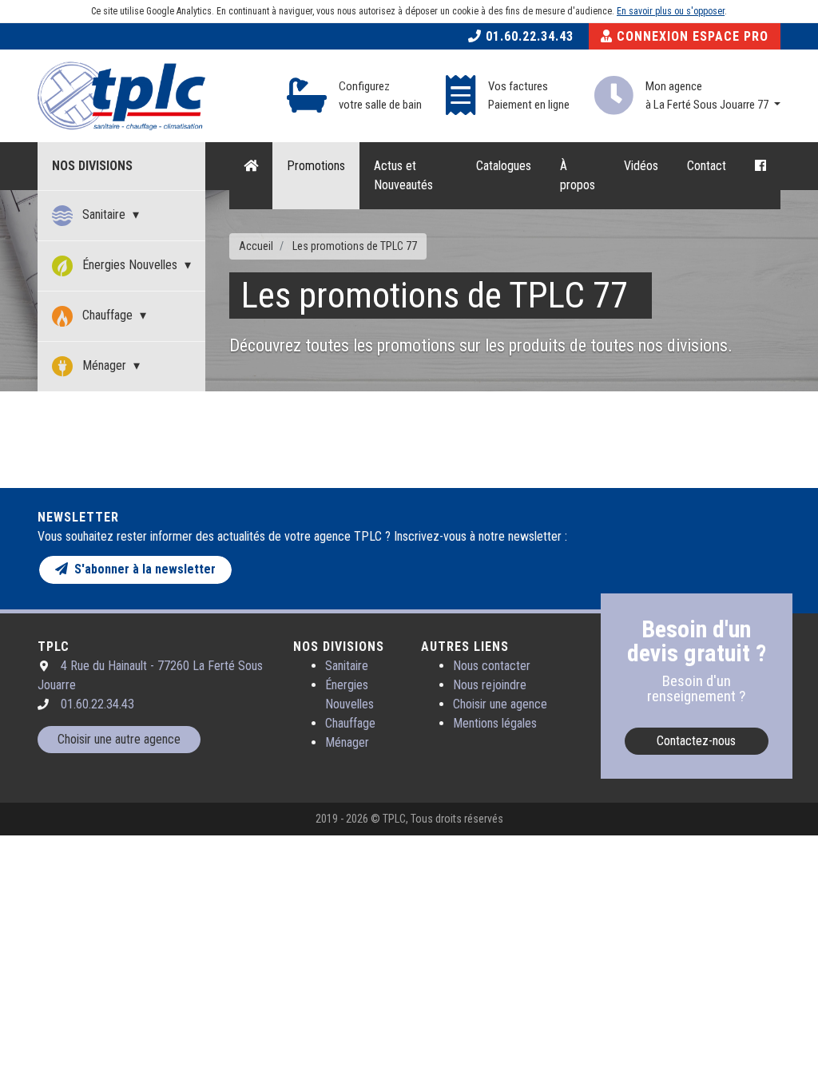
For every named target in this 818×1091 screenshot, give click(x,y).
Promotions (316, 165)
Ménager (104, 365)
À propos (577, 175)
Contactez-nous (696, 740)
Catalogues (503, 165)
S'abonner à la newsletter (142, 569)
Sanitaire (104, 214)
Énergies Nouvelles (130, 264)
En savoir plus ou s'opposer (671, 11)
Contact (706, 165)
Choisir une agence (500, 704)
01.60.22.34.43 (528, 36)
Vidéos (641, 165)
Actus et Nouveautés (403, 175)
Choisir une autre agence (119, 739)
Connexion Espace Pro (690, 36)
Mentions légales (495, 723)
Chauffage (107, 315)
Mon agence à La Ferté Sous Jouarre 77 (708, 95)
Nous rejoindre (489, 684)
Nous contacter (491, 665)
